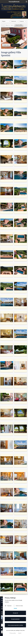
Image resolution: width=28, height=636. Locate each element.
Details (15, 608)
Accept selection (15, 619)
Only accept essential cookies (15, 625)
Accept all (15, 613)
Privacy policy (13, 633)
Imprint (19, 633)
